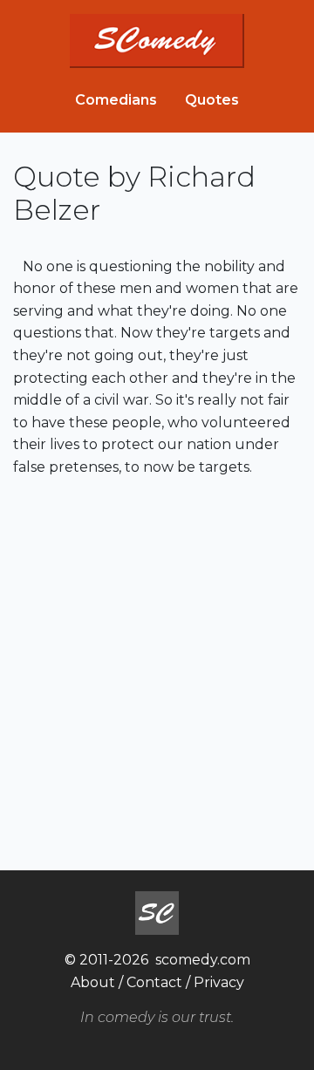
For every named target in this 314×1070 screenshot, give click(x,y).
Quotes (212, 100)
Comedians (116, 100)
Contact (154, 982)
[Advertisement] (157, 671)
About (93, 982)
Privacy (219, 982)
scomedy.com (202, 959)
